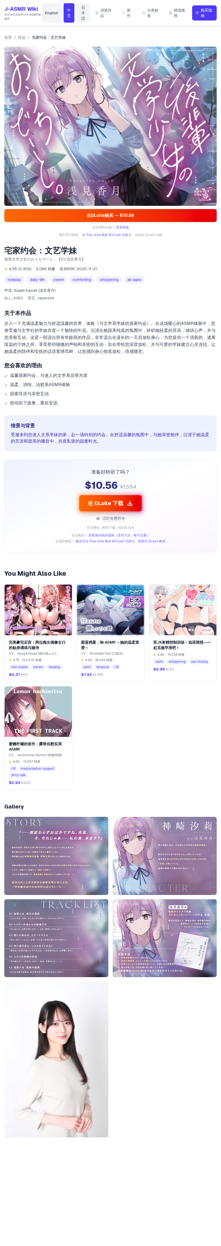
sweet (58, 279)
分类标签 (152, 13)
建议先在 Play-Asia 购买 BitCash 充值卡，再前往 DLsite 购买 (120, 541)
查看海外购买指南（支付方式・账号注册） (119, 535)
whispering (109, 279)
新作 (129, 13)
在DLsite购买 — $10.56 (110, 215)
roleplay (14, 279)
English (51, 13)
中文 (69, 13)
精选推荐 (179, 13)
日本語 (83, 13)
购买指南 (206, 13)
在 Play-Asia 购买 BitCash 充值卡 (107, 235)
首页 (8, 37)
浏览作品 (106, 13)
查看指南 (122, 227)
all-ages (134, 279)
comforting (81, 279)
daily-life (37, 279)
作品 (22, 37)
